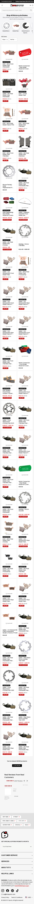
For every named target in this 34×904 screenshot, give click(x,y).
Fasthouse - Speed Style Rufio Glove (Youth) (7, 798)
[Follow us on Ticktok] (17, 890)
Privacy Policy (5, 897)
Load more (17, 765)
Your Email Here (7, 846)
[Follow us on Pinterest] (12, 890)
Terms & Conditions (16, 897)
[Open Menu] (2, 5)
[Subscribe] (31, 847)
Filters (4, 39)
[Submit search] (31, 10)
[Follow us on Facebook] (7, 890)
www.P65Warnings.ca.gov (22, 885)
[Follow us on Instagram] (2, 890)
